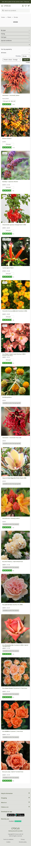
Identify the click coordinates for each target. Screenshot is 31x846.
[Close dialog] (29, 415)
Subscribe (22, 428)
